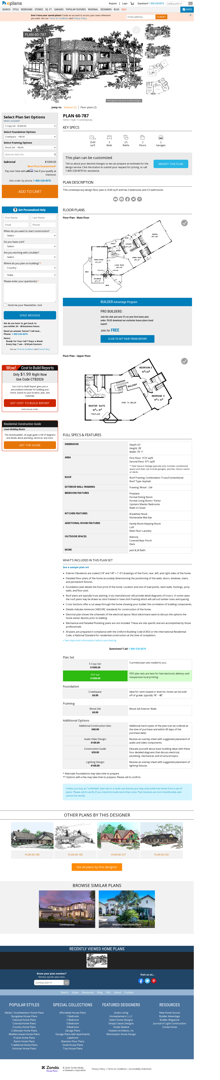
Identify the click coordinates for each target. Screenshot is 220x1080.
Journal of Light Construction (169, 1023)
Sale (124, 9)
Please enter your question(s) (21, 281)
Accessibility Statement (140, 1068)
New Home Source (169, 1012)
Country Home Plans (24, 1027)
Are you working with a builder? (21, 252)
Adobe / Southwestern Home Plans (24, 1012)
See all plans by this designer (96, 867)
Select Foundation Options (20, 132)
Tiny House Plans (72, 1048)
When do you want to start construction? (27, 231)
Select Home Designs (121, 1019)
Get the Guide (30, 445)
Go (190, 3)
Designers (106, 9)
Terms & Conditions (59, 18)
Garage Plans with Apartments (73, 1034)
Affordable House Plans (72, 1012)
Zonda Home (169, 1027)
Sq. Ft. (48, 9)
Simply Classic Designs (121, 1023)
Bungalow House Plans (24, 1016)
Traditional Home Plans (24, 1045)
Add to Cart (29, 191)
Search (6, 9)
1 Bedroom (72, 1016)
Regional (93, 9)
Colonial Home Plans (24, 1023)
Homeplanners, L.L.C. (121, 1016)
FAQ (108, 992)
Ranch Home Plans (24, 1041)
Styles (75, 992)
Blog (116, 9)
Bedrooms (26, 9)
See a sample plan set (76, 567)
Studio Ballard (121, 1027)
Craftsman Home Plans (24, 1030)
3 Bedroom (72, 1023)
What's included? (12, 120)
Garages (58, 9)
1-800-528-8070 (156, 3)
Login (125, 3)
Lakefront (72, 1037)
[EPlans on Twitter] (147, 980)
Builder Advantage (169, 1016)
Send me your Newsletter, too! (25, 305)
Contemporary (85, 119)
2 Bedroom (72, 1019)
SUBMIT (161, 17)
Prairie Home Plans (24, 1037)
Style (16, 9)
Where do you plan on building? (22, 263)
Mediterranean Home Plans (24, 1034)
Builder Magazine (169, 1019)
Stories (39, 9)
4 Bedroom (72, 1027)
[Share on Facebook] (128, 199)
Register (113, 3)
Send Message (30, 315)
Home (66, 119)
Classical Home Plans (24, 1019)
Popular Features (76, 9)
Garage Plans (72, 1030)
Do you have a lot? (14, 241)
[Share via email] (116, 199)
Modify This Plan (171, 164)
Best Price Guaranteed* (42, 166)
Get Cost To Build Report (30, 403)
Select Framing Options (18, 142)
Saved (189, 9)
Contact (129, 992)
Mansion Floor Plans (72, 1041)
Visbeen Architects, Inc (121, 1030)
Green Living (121, 1012)
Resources (88, 992)
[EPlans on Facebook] (141, 980)
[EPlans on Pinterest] (154, 980)
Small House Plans (72, 1045)
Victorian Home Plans (24, 1048)
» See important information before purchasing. (90, 640)
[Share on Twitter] (133, 199)
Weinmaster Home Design (121, 1034)
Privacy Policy (80, 18)
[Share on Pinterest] (139, 199)
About (117, 992)
